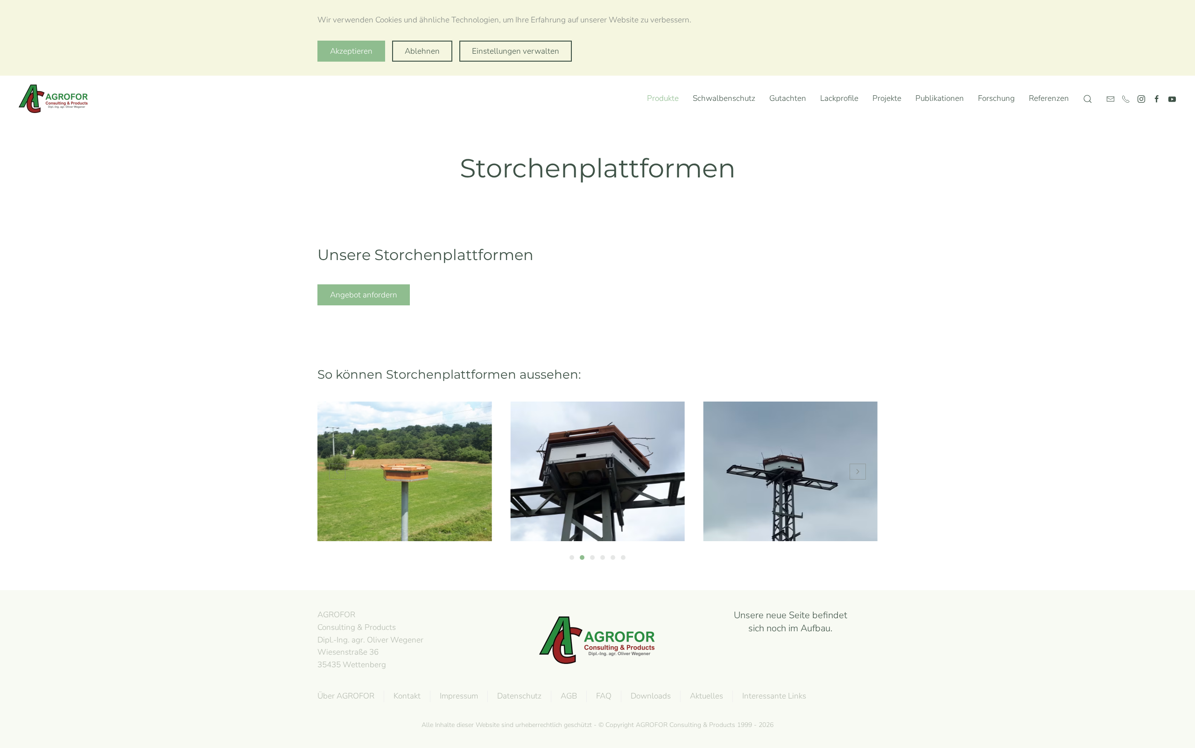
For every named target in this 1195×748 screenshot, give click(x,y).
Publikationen (939, 98)
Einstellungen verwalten (515, 51)
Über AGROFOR (345, 696)
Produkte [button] (663, 98)
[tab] (571, 557)
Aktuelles (706, 696)
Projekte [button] (886, 98)
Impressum (459, 696)
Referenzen (1049, 98)
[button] (1087, 99)
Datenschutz (519, 696)
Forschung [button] (996, 98)
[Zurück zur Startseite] (55, 99)
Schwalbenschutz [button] (724, 98)
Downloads (651, 696)
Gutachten (787, 98)
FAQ (604, 696)
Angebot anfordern (363, 294)
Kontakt (407, 696)
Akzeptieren (351, 51)
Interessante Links (774, 696)
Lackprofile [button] (839, 98)
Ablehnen (422, 51)
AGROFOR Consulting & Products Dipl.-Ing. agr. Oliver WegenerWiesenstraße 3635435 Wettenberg (370, 639)
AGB (569, 696)
